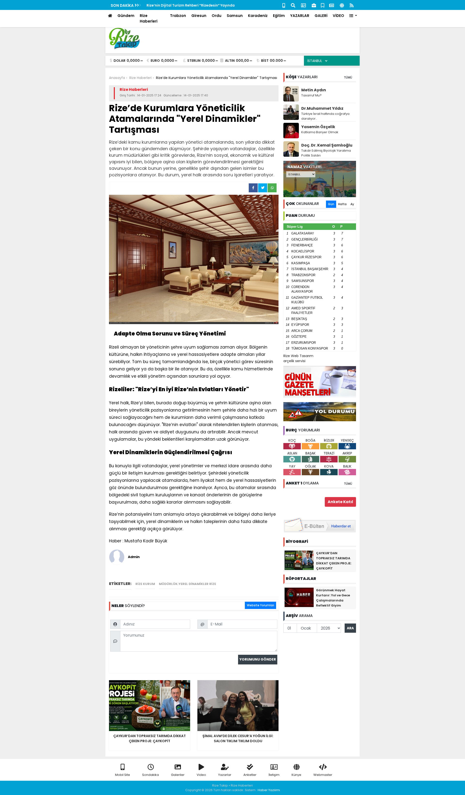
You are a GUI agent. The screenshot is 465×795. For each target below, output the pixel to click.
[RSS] (351, 5)
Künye (296, 774)
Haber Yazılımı (269, 790)
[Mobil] (283, 5)
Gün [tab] (331, 204)
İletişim (274, 774)
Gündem (125, 15)
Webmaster (322, 774)
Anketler (249, 774)
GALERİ (321, 15)
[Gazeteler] (331, 5)
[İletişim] (303, 5)
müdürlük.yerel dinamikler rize (187, 584)
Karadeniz (258, 15)
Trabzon (178, 15)
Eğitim (279, 15)
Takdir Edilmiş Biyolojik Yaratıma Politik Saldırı (326, 153)
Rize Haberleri (148, 18)
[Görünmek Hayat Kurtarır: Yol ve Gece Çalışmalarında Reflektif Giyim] (299, 597)
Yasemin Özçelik (318, 127)
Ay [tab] (352, 204)
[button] (353, 16)
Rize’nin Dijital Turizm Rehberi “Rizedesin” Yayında (191, 5)
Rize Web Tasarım (298, 355)
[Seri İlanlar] (322, 5)
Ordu (216, 15)
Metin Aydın (313, 90)
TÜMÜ (348, 77)
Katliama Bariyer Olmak (319, 132)
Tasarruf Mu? (311, 95)
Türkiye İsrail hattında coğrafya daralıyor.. (325, 116)
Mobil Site (122, 774)
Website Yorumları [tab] (260, 605)
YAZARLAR (299, 15)
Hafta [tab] (342, 204)
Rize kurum (145, 584)
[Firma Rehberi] (313, 5)
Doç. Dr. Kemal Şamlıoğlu (326, 145)
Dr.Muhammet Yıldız (322, 108)
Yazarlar (224, 774)
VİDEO (338, 15)
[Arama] (293, 5)
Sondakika (150, 774)
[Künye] (341, 5)
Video (201, 774)
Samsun (235, 15)
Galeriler (178, 774)
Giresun (198, 15)
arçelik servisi (294, 361)
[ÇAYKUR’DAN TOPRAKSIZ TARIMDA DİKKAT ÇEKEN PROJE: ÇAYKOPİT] (299, 560)
